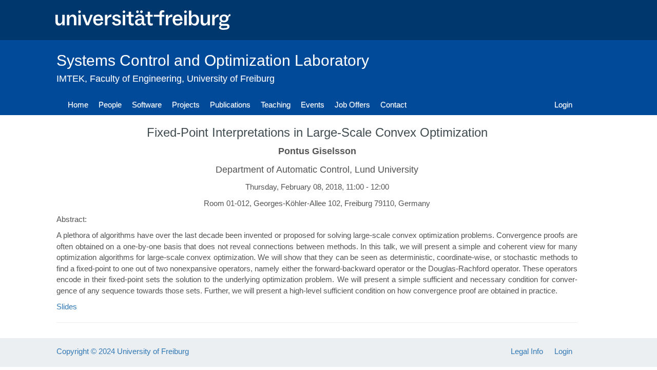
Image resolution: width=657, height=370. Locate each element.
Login (563, 104)
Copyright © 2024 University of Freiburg (122, 351)
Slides (66, 306)
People (110, 104)
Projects (186, 104)
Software (147, 104)
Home (78, 104)
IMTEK (70, 78)
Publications (230, 104)
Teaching (276, 104)
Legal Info (527, 351)
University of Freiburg (231, 78)
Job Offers (352, 104)
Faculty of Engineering (136, 78)
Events (312, 104)
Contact (393, 104)
